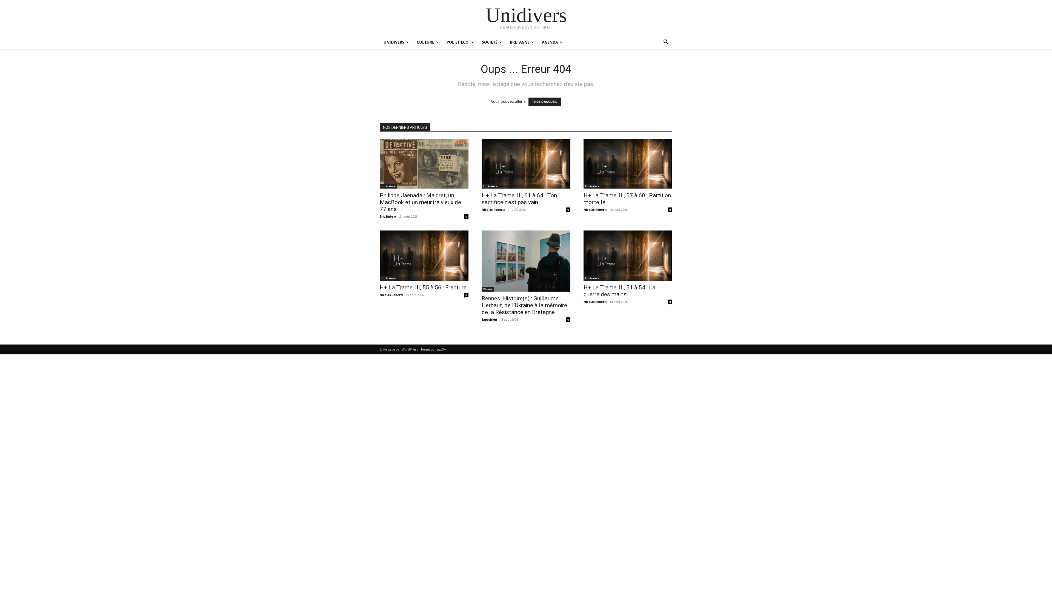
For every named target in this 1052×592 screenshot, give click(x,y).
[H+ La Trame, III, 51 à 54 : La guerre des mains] (628, 255)
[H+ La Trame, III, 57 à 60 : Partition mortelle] (628, 164)
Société (490, 42)
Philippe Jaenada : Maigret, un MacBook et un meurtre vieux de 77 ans (420, 202)
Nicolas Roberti (493, 209)
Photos (487, 289)
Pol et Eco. (458, 42)
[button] (665, 42)
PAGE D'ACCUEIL (545, 102)
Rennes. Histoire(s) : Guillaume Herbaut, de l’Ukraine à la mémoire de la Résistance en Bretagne (524, 305)
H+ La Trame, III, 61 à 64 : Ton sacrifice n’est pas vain (519, 199)
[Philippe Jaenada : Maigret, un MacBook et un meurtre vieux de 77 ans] (424, 164)
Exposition (489, 319)
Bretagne (520, 42)
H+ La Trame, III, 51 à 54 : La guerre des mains (619, 291)
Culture (425, 42)
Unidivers (394, 42)
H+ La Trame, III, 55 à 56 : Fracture (423, 287)
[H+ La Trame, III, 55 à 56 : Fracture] (424, 255)
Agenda (550, 42)
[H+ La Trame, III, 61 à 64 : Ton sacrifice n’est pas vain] (526, 164)
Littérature (388, 186)
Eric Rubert (388, 216)
